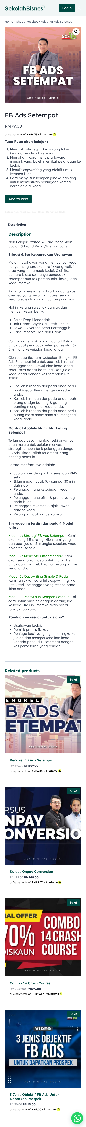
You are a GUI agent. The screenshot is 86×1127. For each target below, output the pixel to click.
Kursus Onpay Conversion (31, 871)
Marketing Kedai (56, 211)
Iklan (41, 211)
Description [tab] (17, 224)
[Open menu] (53, 8)
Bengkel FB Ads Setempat (32, 760)
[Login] (79, 8)
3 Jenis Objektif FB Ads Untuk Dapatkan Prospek (35, 1096)
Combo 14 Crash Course (30, 983)
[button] (76, 31)
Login (67, 8)
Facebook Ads (27, 211)
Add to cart (18, 199)
